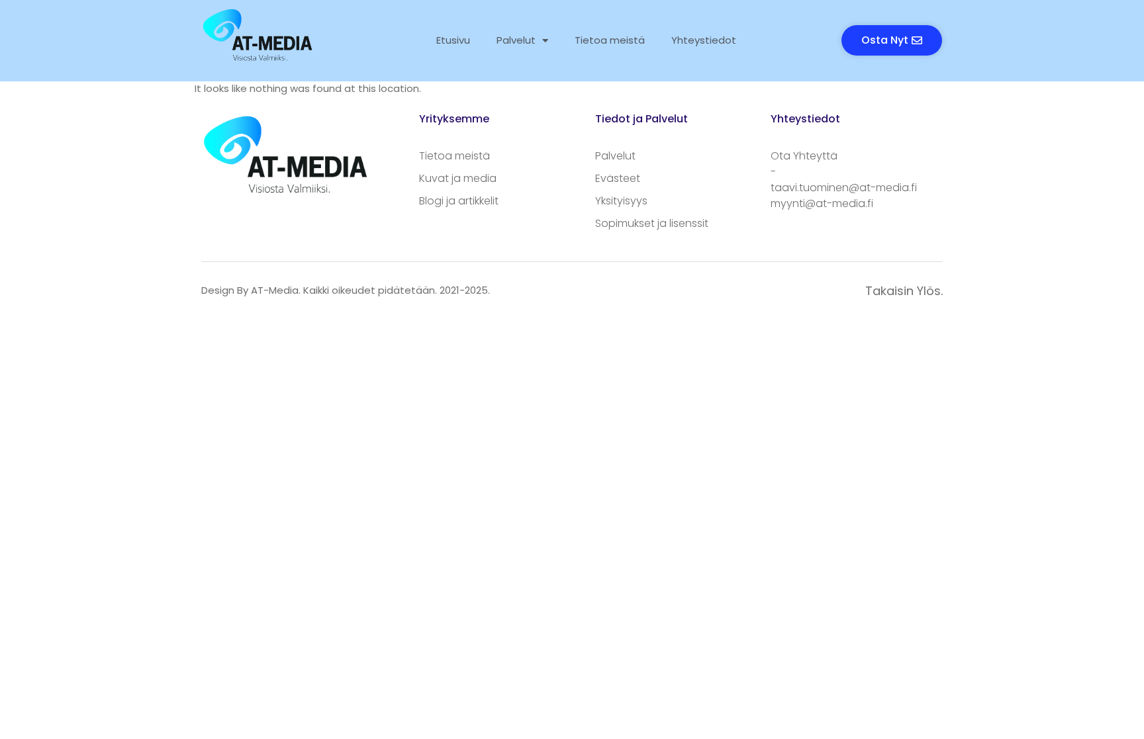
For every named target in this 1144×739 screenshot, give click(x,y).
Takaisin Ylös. (904, 291)
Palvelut (516, 40)
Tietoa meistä (610, 40)
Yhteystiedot (703, 40)
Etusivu (453, 40)
